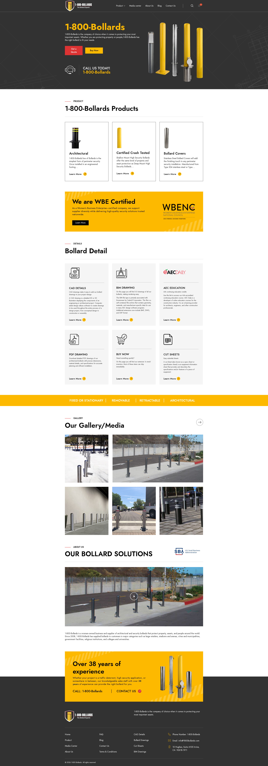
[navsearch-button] (192, 6)
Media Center (71, 745)
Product (119, 5)
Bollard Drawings (141, 740)
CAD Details (139, 734)
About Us (149, 5)
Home (67, 734)
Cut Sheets (139, 745)
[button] (134, 596)
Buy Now (94, 50)
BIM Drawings (140, 751)
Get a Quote (74, 50)
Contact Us (170, 5)
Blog (160, 5)
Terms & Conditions (108, 751)
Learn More (75, 174)
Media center (135, 5)
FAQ (101, 734)
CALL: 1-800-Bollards (87, 691)
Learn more (80, 222)
